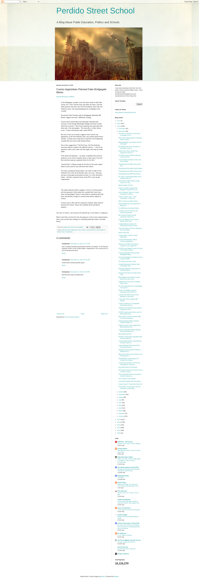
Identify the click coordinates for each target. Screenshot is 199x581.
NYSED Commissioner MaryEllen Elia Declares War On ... (130, 337)
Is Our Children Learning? (124, 535)
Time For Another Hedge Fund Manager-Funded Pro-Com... (128, 189)
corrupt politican (100, 230)
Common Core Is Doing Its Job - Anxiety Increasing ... (128, 211)
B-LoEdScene (121, 533)
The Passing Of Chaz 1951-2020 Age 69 (128, 509)
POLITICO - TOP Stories (125, 442)
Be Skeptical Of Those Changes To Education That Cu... (129, 147)
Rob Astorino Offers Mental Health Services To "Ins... (129, 181)
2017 (119, 121)
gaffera (103, 576)
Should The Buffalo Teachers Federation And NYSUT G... (128, 291)
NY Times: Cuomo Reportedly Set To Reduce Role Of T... (130, 177)
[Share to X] (95, 227)
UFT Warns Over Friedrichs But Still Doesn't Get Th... (129, 156)
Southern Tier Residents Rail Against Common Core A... (130, 308)
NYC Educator (122, 491)
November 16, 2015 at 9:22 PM (80, 260)
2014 (119, 419)
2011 (119, 427)
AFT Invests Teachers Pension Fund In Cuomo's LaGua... (130, 370)
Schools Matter (122, 448)
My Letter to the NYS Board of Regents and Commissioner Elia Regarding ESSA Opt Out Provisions (128, 526)
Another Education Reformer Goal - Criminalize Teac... (129, 265)
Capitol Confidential (123, 499)
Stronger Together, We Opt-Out (126, 542)
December (122, 128)
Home (83, 314)
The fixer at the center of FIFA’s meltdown (129, 443)
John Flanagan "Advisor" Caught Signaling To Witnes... (129, 193)
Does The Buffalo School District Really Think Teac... (129, 220)
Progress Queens (123, 554)
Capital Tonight (122, 515)
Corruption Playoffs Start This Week (130, 381)
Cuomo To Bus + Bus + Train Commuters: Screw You (127, 197)
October (121, 392)
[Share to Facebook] (97, 227)
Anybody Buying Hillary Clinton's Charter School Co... (129, 321)
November (122, 131)
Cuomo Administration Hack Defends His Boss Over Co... (130, 341)
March (121, 411)
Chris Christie (81, 230)
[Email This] (91, 227)
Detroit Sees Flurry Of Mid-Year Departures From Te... (128, 151)
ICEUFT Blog (121, 482)
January (121, 416)
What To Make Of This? (126, 185)
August (121, 397)
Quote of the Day (124, 232)
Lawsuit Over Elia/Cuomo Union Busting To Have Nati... (129, 295)
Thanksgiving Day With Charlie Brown (130, 168)
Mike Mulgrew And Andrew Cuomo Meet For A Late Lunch (129, 278)
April (120, 408)
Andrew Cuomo (65, 230)
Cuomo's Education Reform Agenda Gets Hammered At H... (130, 330)
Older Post (104, 314)
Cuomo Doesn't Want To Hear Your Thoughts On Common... (129, 363)
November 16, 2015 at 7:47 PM (80, 244)
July (120, 400)
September (122, 394)
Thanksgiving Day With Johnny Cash (130, 171)
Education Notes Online (125, 457)
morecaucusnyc (122, 547)
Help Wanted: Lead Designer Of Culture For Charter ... (128, 359)
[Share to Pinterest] (99, 227)
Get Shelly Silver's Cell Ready (128, 367)
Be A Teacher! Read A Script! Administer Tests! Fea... (127, 216)
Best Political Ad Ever (125, 334)
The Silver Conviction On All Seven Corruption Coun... (129, 134)
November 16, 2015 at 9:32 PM (80, 272)
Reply (64, 253)
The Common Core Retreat (127, 379)
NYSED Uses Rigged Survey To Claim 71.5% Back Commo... (130, 249)
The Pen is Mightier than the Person (129, 540)
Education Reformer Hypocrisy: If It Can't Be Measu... (129, 269)
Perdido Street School (95, 10)
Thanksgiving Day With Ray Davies (129, 174)
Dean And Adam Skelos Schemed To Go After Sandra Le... (130, 375)
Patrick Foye (60, 232)
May (120, 405)
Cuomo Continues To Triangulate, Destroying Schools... (129, 304)
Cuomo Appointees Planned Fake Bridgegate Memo (129, 253)
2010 (119, 430)
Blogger (116, 576)
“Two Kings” (120, 477)
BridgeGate (74, 230)
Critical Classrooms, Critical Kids (128, 523)
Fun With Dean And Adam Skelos (129, 208)
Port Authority (69, 232)
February (122, 413)
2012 (119, 425)
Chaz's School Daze (123, 508)
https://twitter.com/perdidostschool (125, 112)
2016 (119, 123)
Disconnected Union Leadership (126, 548)
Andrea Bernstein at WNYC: (65, 97)
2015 (119, 126)
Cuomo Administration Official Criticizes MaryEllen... (128, 240)
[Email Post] (87, 227)
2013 (119, 422)
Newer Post (60, 314)
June (120, 403)
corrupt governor (90, 230)
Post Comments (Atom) (72, 317)
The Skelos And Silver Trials (127, 261)
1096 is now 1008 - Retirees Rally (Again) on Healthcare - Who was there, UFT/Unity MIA (129, 460)
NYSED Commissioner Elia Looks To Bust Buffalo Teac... (130, 313)
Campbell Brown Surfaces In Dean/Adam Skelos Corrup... (128, 224)
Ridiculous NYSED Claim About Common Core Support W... (128, 245)
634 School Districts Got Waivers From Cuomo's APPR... (130, 258)
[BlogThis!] (93, 227)
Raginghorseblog (123, 476)
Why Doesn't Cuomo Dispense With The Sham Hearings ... (130, 317)
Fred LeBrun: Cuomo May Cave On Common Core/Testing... (129, 387)
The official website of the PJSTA (128, 467)
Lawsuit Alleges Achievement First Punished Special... (129, 346)
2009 (119, 433)
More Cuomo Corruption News (128, 201)
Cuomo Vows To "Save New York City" (130, 384)
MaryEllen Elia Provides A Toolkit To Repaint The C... (130, 350)
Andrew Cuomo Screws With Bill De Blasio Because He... (130, 326)
